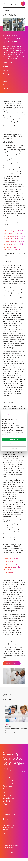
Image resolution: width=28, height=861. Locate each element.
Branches (8, 780)
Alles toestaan (14, 439)
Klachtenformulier (8, 852)
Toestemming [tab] (5, 414)
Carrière (7, 795)
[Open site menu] (23, 3)
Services (7, 786)
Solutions (8, 783)
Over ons (8, 800)
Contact (5, 833)
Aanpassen (13, 443)
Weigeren (14, 448)
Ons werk (8, 777)
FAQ (5, 803)
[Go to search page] (19, 4)
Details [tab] (14, 414)
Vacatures (8, 798)
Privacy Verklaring (8, 847)
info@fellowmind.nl (10, 814)
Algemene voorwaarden (10, 850)
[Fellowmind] (7, 4)
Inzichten (8, 792)
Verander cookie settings (10, 845)
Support (7, 789)
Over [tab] (23, 414)
